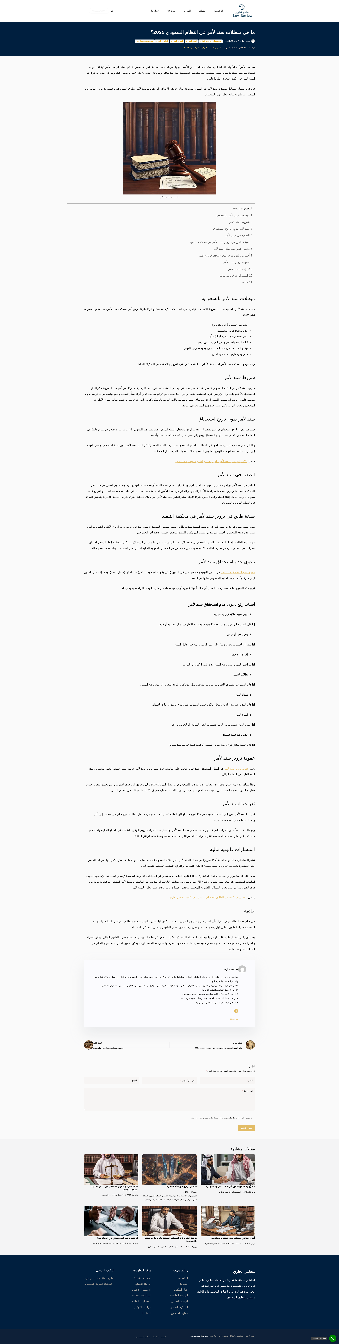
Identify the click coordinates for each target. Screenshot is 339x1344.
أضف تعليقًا (247, 1091)
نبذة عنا (171, 10)
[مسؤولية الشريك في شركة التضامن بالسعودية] (228, 1169)
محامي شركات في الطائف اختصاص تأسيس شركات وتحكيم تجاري (208, 897)
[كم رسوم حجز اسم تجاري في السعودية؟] (111, 1221)
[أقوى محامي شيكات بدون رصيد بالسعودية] (228, 1221)
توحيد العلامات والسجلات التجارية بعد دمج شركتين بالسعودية (171, 1239)
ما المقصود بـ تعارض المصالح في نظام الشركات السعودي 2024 (114, 1188)
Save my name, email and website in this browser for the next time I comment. (221, 1118)
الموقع (134, 1080)
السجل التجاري (153, 1247)
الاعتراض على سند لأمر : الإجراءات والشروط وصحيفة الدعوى (211, 461)
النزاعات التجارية (161, 41)
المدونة (187, 10)
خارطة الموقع (143, 1283)
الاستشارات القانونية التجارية (211, 41)
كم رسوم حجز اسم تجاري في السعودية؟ (117, 1238)
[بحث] (112, 11)
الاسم (250, 1080)
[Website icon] (236, 1011)
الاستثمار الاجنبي (141, 1289)
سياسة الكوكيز (142, 1307)
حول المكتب (181, 1289)
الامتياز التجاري (168, 1196)
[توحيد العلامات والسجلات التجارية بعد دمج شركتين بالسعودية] (169, 1221)
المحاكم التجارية (177, 41)
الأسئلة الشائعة (142, 1277)
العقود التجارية (191, 41)
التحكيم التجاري (155, 1196)
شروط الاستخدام (159, 1337)
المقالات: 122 (234, 1019)
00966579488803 (99, 11)
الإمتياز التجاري (179, 1301)
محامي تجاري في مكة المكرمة (181, 1186)
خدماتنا (202, 10)
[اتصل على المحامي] (332, 1338)
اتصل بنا (155, 10)
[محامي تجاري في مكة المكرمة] (169, 1169)
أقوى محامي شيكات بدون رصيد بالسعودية (233, 1238)
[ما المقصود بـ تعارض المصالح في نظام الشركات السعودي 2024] (111, 1169)
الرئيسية (218, 10)
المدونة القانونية (179, 1295)
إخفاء (235, 208)
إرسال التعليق (246, 1128)
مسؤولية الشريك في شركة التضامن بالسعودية (230, 1186)
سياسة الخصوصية (142, 1337)
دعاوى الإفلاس (149, 1200)
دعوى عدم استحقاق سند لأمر (238, 572)
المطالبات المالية (234, 1243)
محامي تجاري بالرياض (144, 41)
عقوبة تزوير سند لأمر (236, 768)
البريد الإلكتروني (187, 1080)
